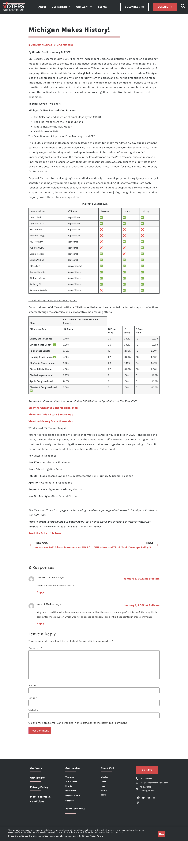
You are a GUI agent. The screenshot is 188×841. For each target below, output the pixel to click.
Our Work (82, 6)
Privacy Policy (39, 787)
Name (32, 685)
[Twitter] (143, 797)
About (42, 6)
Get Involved (73, 768)
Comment (35, 648)
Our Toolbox (59, 6)
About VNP (107, 768)
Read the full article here (44, 533)
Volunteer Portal (75, 808)
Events (102, 6)
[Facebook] (138, 797)
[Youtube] (148, 797)
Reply (40, 592)
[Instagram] (154, 797)
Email (32, 698)
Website (33, 710)
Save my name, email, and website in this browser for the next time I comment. (79, 722)
